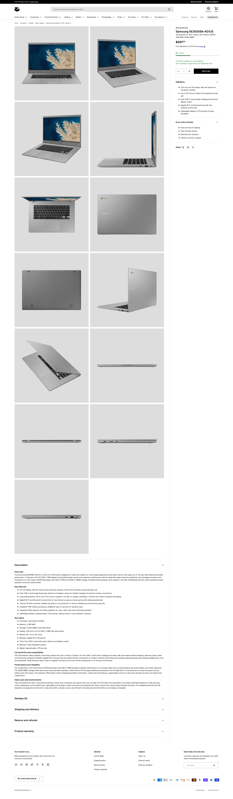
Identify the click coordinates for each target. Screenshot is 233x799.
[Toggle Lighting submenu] (72, 17)
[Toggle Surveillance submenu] (166, 17)
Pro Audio (132, 17)
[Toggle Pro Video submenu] (150, 17)
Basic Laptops (39, 23)
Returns (194, 17)
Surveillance (159, 17)
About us (141, 756)
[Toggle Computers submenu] (40, 17)
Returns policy (99, 765)
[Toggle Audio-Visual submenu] (26, 17)
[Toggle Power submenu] (124, 17)
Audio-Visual (19, 17)
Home (16, 23)
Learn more (34, 2)
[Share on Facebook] (188, 147)
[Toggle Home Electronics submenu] (60, 17)
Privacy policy (200, 790)
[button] (216, 9)
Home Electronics (51, 17)
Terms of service (213, 790)
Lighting (67, 17)
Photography (107, 17)
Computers (34, 17)
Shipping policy (100, 760)
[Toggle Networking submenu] (97, 17)
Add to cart (206, 71)
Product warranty (100, 769)
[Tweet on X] (183, 147)
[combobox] (112, 9)
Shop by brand (196, 2)
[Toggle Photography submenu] (113, 17)
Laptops (31, 23)
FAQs (202, 17)
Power (119, 17)
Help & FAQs (99, 756)
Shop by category (211, 2)
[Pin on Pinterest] (192, 147)
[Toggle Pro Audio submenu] (137, 17)
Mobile (78, 17)
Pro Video (145, 17)
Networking (91, 17)
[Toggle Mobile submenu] (83, 17)
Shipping (185, 17)
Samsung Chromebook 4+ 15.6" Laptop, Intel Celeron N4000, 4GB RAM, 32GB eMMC (58, 23)
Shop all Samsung (182, 28)
